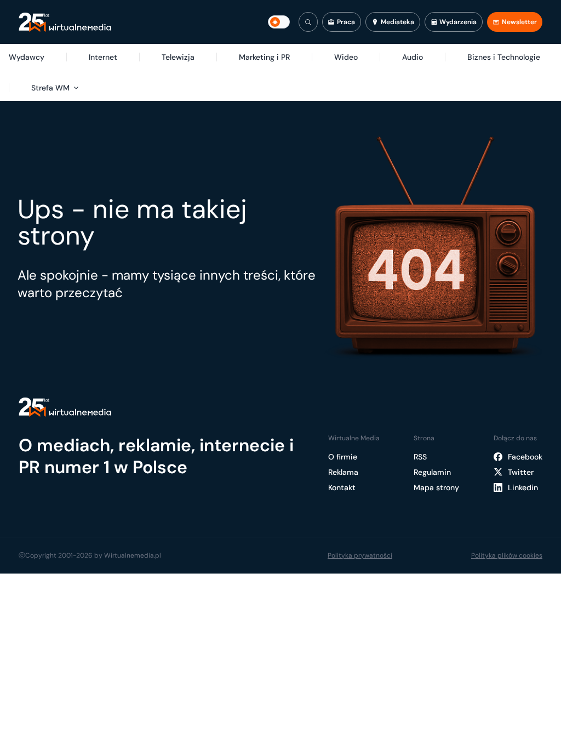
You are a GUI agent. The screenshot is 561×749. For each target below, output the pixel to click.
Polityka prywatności (360, 555)
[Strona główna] (65, 22)
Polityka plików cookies (506, 555)
